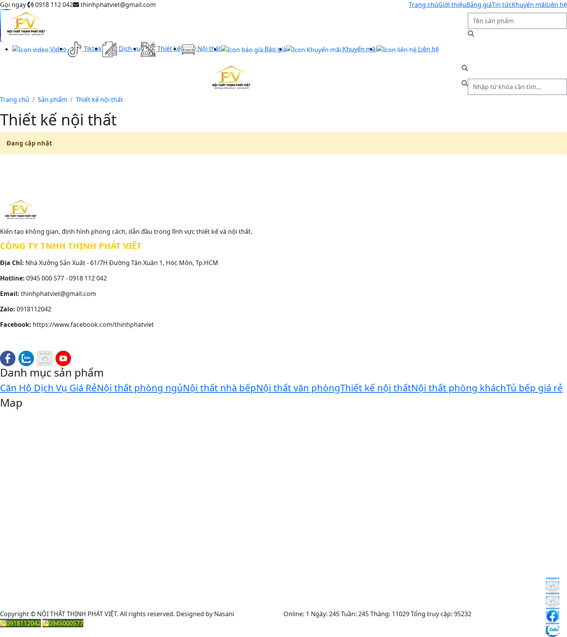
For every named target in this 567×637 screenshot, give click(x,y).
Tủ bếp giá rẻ (534, 387)
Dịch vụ (128, 48)
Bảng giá (479, 4)
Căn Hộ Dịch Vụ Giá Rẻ (48, 387)
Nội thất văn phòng (298, 387)
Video (58, 49)
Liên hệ (556, 4)
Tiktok (92, 48)
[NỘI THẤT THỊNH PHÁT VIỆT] (25, 25)
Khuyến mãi (529, 4)
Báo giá (274, 49)
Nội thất (208, 48)
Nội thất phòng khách (458, 387)
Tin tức (502, 4)
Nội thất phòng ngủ (140, 387)
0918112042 (23, 623)
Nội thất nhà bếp (219, 387)
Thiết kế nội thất (375, 387)
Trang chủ (423, 4)
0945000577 (66, 623)
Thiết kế (168, 48)
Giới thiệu (452, 4)
